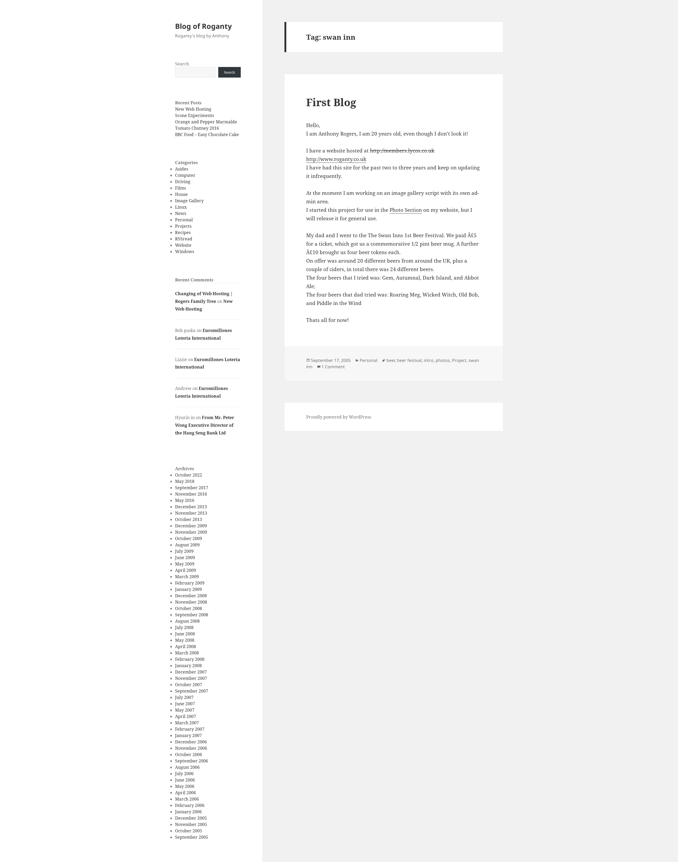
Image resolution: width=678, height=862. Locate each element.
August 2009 (187, 545)
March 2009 (187, 577)
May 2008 (184, 640)
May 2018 (184, 481)
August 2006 (187, 767)
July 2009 (184, 551)
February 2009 (189, 583)
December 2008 (191, 596)
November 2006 (191, 748)
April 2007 (185, 716)
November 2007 (191, 678)
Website (183, 245)
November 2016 (191, 494)
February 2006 (189, 805)
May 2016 (184, 500)
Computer (185, 175)
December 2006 (191, 742)
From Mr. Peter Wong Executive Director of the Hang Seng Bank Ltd (204, 425)
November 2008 (191, 602)
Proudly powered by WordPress (338, 417)
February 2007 (189, 729)
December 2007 (191, 672)
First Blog (331, 102)
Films (180, 188)
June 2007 (185, 704)
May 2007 (184, 710)
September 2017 (191, 488)
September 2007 (191, 691)
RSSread (183, 239)
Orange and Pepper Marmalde (206, 122)
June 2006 (185, 780)
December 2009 (191, 526)
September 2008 (191, 615)
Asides (181, 169)
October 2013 (188, 519)
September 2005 (191, 837)
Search (182, 64)
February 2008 (189, 659)
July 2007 (184, 697)
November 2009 (191, 532)
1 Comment (333, 367)
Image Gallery (189, 201)
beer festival (409, 360)
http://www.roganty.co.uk (336, 159)
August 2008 (187, 621)
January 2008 (188, 665)
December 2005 (191, 818)
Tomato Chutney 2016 (197, 128)
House (181, 194)
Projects (183, 226)
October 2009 (188, 538)
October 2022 (188, 475)
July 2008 (184, 627)
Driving (182, 182)
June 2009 (185, 557)
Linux (181, 207)
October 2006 (188, 754)
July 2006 (184, 773)
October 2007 (188, 685)
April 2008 (185, 646)
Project (459, 360)
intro (429, 360)
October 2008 (188, 608)
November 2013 (191, 513)
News (180, 213)
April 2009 (185, 570)
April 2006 (185, 793)
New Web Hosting (193, 109)
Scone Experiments (194, 115)
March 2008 (187, 653)
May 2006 (184, 786)
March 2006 (187, 799)
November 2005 (191, 824)
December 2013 (191, 507)
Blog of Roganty (203, 26)
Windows (184, 251)
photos (443, 360)
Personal (184, 220)
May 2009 (184, 564)
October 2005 (188, 831)
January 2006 (188, 812)
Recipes (183, 232)
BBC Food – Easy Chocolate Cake (207, 134)
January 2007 (188, 735)
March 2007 (187, 723)
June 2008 (185, 634)
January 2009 (188, 589)
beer (390, 360)
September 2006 (191, 761)
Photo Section (406, 209)
